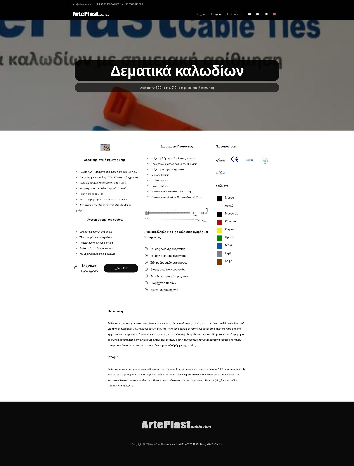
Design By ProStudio (211, 444)
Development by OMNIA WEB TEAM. (180, 444)
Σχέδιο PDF (121, 268)
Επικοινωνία (234, 14)
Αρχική (201, 14)
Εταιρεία (216, 14)
